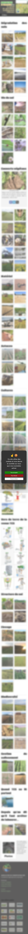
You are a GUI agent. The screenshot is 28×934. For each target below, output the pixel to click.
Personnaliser (14, 479)
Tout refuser (14, 476)
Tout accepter (14, 472)
